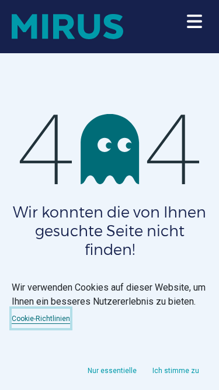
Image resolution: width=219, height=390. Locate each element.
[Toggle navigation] (194, 27)
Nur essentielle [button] (112, 371)
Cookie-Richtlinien (41, 319)
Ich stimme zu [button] (175, 371)
